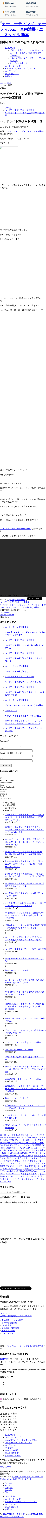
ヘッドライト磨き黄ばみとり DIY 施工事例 (25, 949)
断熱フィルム (22, 1161)
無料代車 (4, 1359)
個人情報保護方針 (9, 1323)
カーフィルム (38, 1163)
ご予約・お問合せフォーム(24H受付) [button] (16, 1316)
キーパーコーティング (19, 1137)
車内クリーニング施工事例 (19, 1156)
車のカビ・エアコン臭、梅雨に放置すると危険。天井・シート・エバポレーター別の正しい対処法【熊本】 (24, 842)
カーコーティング (10, 1135)
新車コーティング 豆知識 (16, 970)
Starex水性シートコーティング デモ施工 (23, 1079)
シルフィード (10, 1179)
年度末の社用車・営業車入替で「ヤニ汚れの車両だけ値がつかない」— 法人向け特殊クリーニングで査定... (25, 864)
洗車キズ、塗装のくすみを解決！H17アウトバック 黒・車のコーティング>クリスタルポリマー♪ (25, 1069)
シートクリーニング (23, 1166)
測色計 (29, 1169)
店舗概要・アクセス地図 (12, 1320)
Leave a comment (7, 615)
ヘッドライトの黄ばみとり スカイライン (23, 682)
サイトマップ (7, 1333)
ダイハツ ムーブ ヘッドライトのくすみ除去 (24, 705)
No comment (5, 612)
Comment (4, 741)
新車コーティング (19, 1148)
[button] (1, 778)
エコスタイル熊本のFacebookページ (15, 529)
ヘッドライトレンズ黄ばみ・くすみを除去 (24, 131)
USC (33, 1148)
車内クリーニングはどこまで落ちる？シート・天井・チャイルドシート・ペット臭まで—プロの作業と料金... (24, 829)
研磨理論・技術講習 (10, 1328)
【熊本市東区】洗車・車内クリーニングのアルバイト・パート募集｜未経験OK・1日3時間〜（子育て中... (24, 817)
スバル (8, 1158)
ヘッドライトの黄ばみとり (16, 671)
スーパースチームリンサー (20, 1176)
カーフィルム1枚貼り (13, 1169)
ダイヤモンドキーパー (25, 1150)
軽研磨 (40, 1145)
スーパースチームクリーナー (17, 1163)
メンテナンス (13, 1174)
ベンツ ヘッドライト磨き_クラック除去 (23, 716)
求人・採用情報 (8, 1331)
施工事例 (14, 1143)
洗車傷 (30, 1171)
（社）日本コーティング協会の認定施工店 (24, 1346)
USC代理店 (6, 1325)
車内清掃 (9, 1161)
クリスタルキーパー (18, 1140)
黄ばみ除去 (20, 1153)
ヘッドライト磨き (30, 1174)
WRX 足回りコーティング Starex (19, 1050)
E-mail (2, 753)
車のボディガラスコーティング (19, 1145)
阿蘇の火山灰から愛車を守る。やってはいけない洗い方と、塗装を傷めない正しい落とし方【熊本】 (24, 1006)
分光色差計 (6, 1166)
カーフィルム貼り (27, 1179)
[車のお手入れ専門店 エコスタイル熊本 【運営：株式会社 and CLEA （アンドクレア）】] (23, 34)
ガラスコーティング (31, 1135)
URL (2, 758)
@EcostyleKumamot (16, 600)
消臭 (22, 1171)
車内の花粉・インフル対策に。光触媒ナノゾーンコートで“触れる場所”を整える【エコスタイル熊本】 (25, 915)
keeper (4, 1148)
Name (2, 748)
